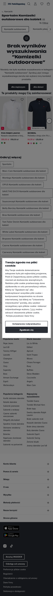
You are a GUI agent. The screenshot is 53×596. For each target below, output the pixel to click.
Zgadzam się (26, 330)
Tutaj (32, 309)
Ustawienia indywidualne (26, 324)
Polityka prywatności (15, 316)
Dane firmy (29, 316)
